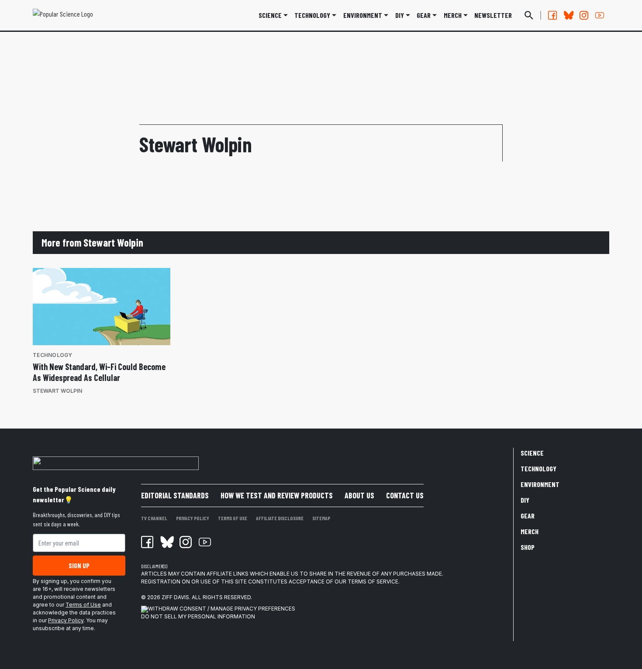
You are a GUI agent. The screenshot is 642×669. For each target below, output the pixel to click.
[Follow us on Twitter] (568, 15)
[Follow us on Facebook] (552, 15)
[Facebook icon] (147, 542)
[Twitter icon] (166, 542)
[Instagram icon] (185, 542)
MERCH (453, 15)
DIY (399, 15)
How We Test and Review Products (277, 495)
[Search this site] (529, 15)
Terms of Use (83, 604)
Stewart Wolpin (57, 391)
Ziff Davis (175, 597)
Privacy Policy (65, 620)
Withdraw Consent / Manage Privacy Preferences (221, 608)
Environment (362, 15)
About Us (359, 495)
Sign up (79, 565)
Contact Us (405, 495)
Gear (424, 15)
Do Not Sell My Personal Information (198, 616)
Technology (312, 15)
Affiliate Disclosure (280, 518)
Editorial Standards (175, 495)
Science (270, 15)
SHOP (528, 547)
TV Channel (154, 518)
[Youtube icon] (205, 542)
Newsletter (493, 15)
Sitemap (321, 518)
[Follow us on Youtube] (599, 15)
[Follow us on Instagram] (584, 15)
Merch (529, 531)
